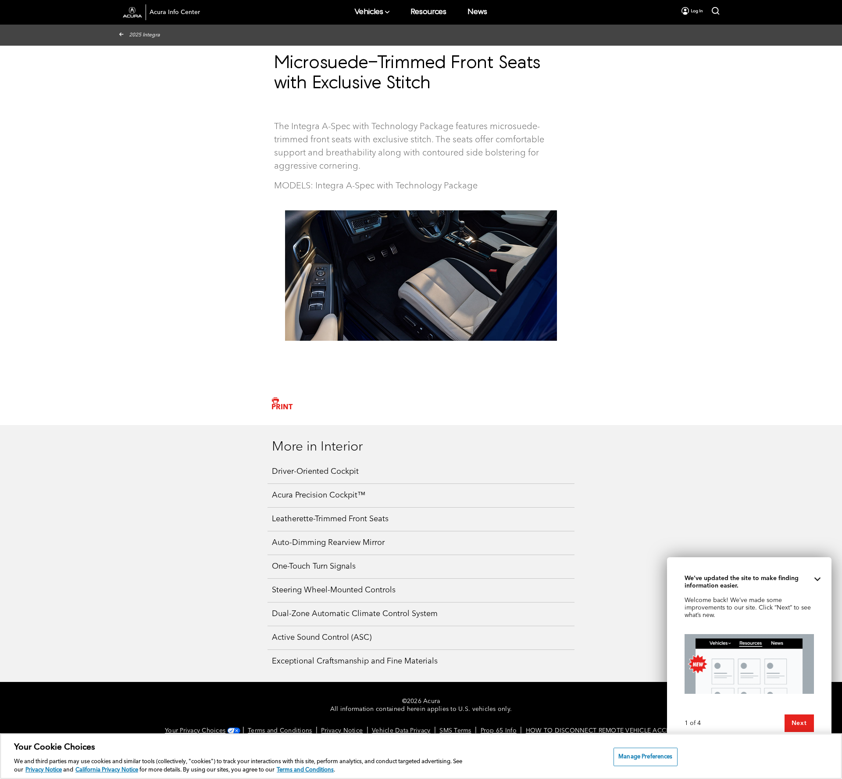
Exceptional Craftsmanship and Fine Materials (355, 661)
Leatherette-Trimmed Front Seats (330, 519)
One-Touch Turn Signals (314, 566)
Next (799, 723)
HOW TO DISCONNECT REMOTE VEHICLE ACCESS (601, 731)
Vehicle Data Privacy (401, 731)
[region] (421, 756)
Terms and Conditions (280, 731)
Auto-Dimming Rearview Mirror (328, 543)
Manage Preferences (645, 757)
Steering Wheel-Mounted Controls (334, 590)
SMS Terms (455, 731)
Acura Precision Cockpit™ (318, 495)
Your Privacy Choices (195, 731)
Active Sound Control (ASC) (321, 638)
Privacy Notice (342, 731)
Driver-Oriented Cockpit (315, 472)
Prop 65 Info (499, 731)
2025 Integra (144, 35)
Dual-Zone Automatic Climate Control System (355, 614)
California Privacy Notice (106, 770)
